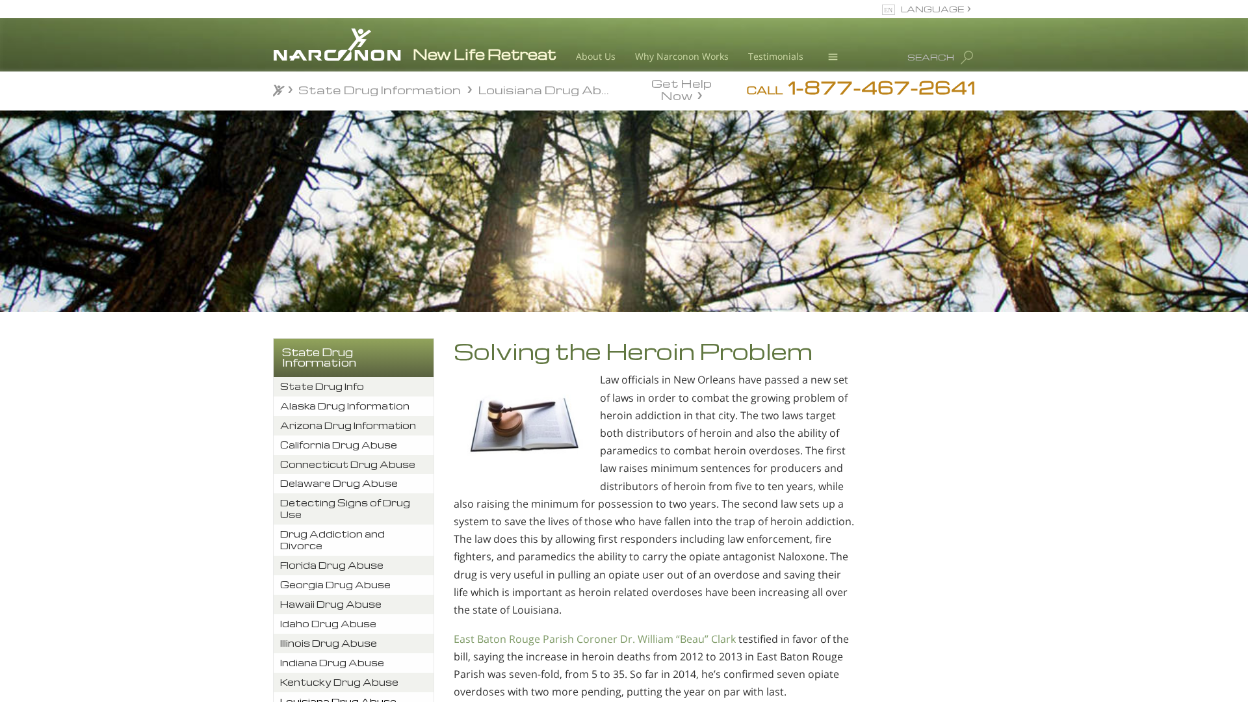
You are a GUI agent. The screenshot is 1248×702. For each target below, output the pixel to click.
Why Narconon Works (682, 56)
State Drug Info (322, 386)
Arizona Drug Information (348, 425)
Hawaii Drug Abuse (331, 604)
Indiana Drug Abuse (332, 662)
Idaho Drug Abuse (328, 623)
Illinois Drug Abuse (328, 643)
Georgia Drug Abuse (335, 584)
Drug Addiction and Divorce (332, 539)
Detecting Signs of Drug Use (345, 508)
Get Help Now (681, 88)
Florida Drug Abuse (332, 565)
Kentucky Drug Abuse (339, 682)
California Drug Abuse (338, 444)
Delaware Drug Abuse (339, 483)
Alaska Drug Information (345, 405)
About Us (596, 56)
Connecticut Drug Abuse (347, 464)
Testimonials (775, 56)
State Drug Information (319, 357)
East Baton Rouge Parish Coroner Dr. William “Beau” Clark (595, 639)
